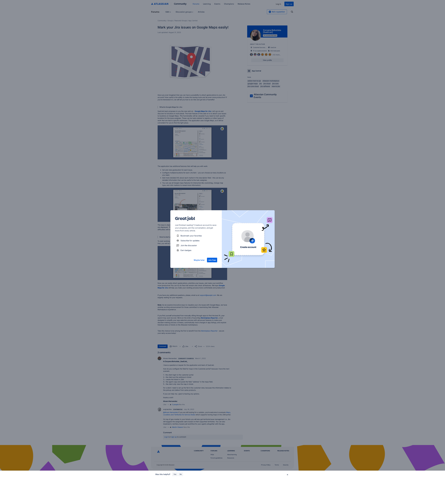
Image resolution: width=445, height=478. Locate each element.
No (181, 474)
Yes (174, 474)
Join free (212, 260)
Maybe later (199, 260)
